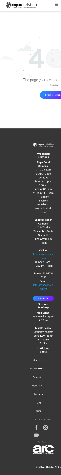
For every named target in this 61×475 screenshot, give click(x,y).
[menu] (57, 4)
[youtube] (36, 435)
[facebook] (36, 428)
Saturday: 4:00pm (43, 331)
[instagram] (45, 428)
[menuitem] (38, 360)
